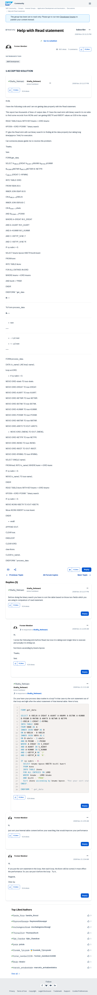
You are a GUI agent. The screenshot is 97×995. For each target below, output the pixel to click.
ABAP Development (13, 61)
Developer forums (67, 17)
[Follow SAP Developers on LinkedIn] (55, 985)
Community (19, 3)
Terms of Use (22, 991)
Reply (85, 614)
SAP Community (11, 8)
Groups (20, 8)
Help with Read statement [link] (16, 11)
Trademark (57, 991)
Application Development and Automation (51, 8)
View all (14, 974)
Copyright (32, 991)
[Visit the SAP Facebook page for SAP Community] (42, 985)
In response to (35, 630)
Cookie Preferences (80, 991)
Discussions (71, 8)
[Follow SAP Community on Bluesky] (46, 985)
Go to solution (50, 41)
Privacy (12, 991)
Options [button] (89, 29)
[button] (81, 49)
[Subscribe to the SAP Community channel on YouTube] (51, 985)
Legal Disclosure (44, 991)
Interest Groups (30, 8)
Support (67, 991)
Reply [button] (86, 570)
